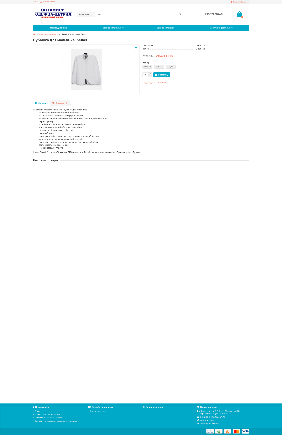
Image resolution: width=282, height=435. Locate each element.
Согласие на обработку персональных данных (56, 421)
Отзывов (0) (62, 103)
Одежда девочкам (58, 28)
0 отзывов (161, 82)
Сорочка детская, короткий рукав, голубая (55, 195)
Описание (43, 103)
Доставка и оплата (48, 2)
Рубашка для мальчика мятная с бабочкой (54, 384)
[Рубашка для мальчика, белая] (86, 69)
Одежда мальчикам (112, 28)
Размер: (146, 63)
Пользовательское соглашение (49, 417)
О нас (35, 2)
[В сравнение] (136, 52)
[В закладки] (136, 48)
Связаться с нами (98, 411)
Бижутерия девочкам (220, 28)
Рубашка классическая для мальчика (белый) (56, 289)
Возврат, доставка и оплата (47, 414)
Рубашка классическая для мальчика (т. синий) (57, 242)
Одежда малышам (165, 28)
